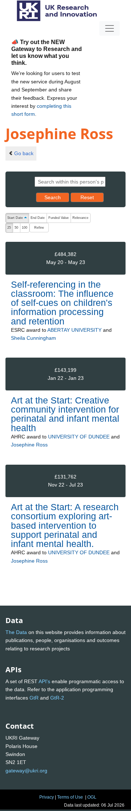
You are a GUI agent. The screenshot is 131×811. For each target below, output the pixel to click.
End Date (38, 218)
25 (9, 227)
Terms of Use (70, 797)
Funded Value (58, 218)
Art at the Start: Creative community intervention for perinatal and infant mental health (65, 414)
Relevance (80, 218)
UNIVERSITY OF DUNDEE (79, 437)
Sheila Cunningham (33, 338)
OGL (91, 797)
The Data (16, 632)
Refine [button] (39, 227)
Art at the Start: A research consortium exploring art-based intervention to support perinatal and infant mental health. (65, 525)
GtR (34, 698)
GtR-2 (57, 698)
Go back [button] (23, 153)
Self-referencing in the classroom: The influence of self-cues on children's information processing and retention (62, 302)
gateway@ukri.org (26, 770)
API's (44, 681)
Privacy (46, 797)
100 (24, 227)
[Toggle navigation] (109, 28)
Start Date (18, 218)
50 (16, 227)
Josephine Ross (29, 445)
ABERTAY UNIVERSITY (74, 330)
